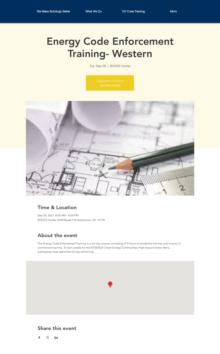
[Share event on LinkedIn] (56, 337)
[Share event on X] (47, 337)
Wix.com (100, 352)
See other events (110, 85)
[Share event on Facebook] (39, 337)
